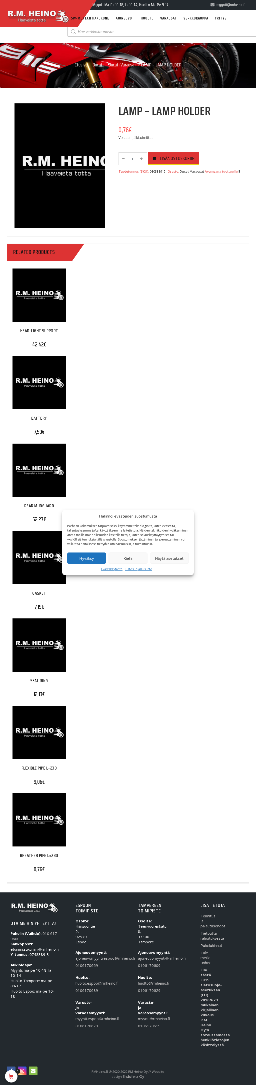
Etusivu (81, 65)
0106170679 (83, 1025)
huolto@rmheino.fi (145, 983)
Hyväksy (86, 558)
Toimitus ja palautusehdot (207, 920)
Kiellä (128, 558)
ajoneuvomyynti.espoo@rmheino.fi (83, 958)
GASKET (39, 593)
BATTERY (39, 418)
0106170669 (83, 965)
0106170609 (145, 965)
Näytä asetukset (169, 558)
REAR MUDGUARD (39, 505)
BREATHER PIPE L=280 (39, 855)
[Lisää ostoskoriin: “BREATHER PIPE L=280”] (29, 822)
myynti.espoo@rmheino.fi (83, 1018)
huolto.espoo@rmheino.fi (83, 983)
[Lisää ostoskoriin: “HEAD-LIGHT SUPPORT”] (29, 298)
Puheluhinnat (207, 945)
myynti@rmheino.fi (145, 1018)
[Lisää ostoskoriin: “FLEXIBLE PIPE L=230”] (29, 735)
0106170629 (145, 990)
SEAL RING (39, 680)
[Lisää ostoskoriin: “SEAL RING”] (29, 648)
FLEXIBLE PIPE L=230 (39, 768)
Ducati (98, 65)
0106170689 (83, 990)
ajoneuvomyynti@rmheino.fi (145, 958)
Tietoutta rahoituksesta (207, 936)
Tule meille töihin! (205, 957)
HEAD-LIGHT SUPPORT (39, 330)
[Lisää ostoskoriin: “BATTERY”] (29, 385)
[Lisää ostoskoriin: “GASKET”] (29, 560)
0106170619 (145, 1025)
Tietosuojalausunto (138, 569)
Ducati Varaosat (122, 65)
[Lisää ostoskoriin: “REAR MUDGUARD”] (29, 473)
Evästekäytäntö (111, 569)
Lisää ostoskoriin (177, 158)
